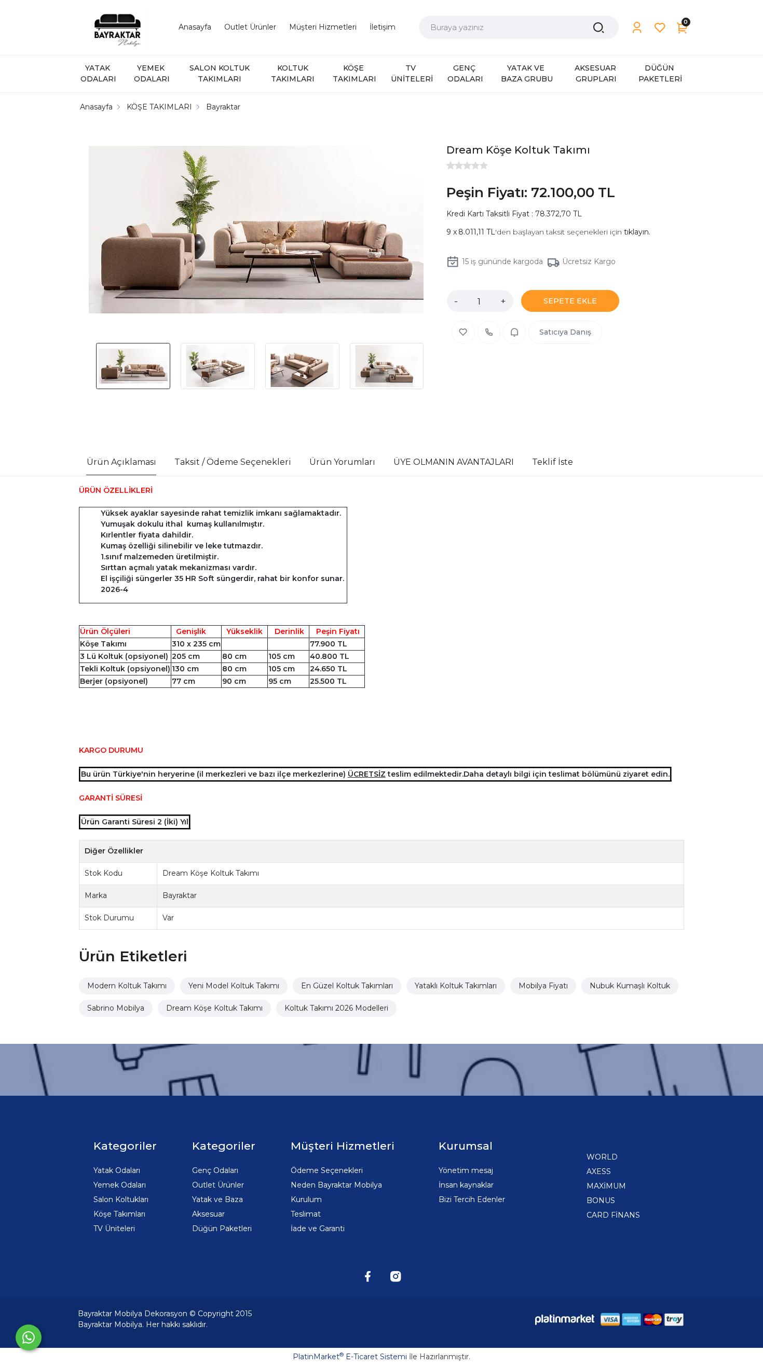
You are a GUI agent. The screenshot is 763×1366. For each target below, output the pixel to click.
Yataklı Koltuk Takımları (456, 985)
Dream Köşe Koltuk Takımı (214, 1008)
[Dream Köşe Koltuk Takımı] (256, 231)
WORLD (602, 1157)
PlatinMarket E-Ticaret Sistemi (350, 1356)
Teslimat (306, 1214)
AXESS (599, 1171)
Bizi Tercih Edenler (472, 1199)
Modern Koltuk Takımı (127, 985)
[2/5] (454, 165)
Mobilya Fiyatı (543, 985)
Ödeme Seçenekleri (327, 1170)
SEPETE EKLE (570, 301)
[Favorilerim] (659, 27)
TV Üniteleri (114, 1228)
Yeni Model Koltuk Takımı (233, 985)
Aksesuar (208, 1214)
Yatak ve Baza (217, 1199)
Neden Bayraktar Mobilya (336, 1185)
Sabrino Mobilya (115, 1008)
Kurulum (306, 1199)
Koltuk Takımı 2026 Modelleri (336, 1008)
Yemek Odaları (119, 1185)
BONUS (601, 1200)
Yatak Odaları (116, 1170)
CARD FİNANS (613, 1215)
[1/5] (450, 165)
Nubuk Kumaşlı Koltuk (630, 985)
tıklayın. (637, 232)
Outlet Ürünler (218, 1185)
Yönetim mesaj (466, 1170)
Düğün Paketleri (222, 1228)
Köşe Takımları (119, 1214)
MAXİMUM (606, 1186)
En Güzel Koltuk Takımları (347, 985)
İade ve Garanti (318, 1228)
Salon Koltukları (120, 1199)
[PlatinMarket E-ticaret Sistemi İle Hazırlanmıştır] (564, 1319)
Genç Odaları (215, 1170)
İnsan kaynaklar (466, 1185)
